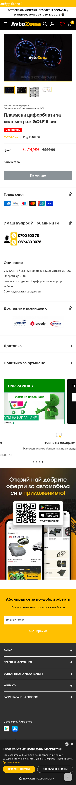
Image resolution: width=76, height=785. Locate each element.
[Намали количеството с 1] (27, 162)
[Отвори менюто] (5, 23)
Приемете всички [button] (19, 769)
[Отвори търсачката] (45, 24)
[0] (69, 24)
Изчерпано (38, 175)
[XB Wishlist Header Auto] (62, 24)
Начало (7, 105)
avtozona (11, 137)
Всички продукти (21, 105)
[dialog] (38, 762)
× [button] (71, 744)
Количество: (12, 162)
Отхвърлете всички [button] (55, 769)
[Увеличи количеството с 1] (51, 162)
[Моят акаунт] (52, 24)
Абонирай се (38, 631)
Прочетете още (11, 762)
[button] (38, 779)
